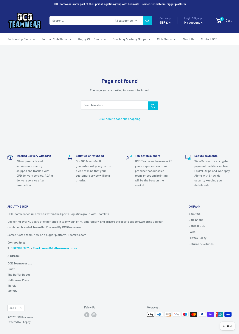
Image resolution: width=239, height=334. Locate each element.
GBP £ (13, 308)
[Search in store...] (153, 105)
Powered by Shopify (19, 322)
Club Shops (164, 39)
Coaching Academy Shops (129, 39)
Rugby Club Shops (90, 39)
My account (192, 22)
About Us (188, 39)
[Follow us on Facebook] (86, 314)
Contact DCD (209, 39)
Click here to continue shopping (119, 118)
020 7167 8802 (20, 248)
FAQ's (192, 231)
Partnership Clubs (19, 39)
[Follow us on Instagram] (94, 314)
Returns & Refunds (201, 244)
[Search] (147, 20)
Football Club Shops (55, 39)
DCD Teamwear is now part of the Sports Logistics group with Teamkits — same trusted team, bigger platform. (120, 4)
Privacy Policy (198, 237)
